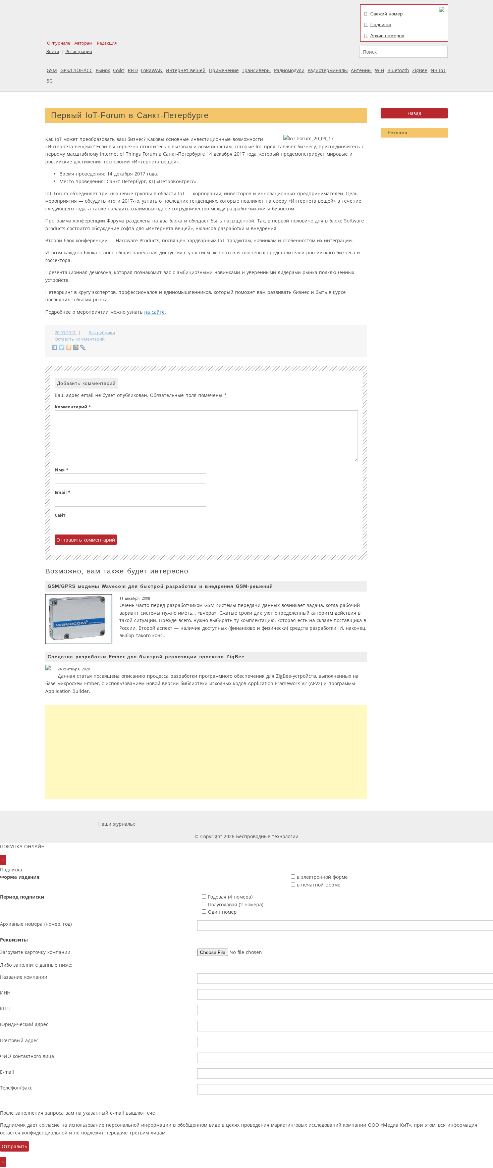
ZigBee (419, 70)
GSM (52, 70)
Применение (224, 70)
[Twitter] (61, 347)
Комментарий (73, 407)
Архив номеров (387, 35)
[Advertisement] (206, 752)
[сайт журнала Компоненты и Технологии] (241, 823)
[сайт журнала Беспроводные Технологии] (281, 823)
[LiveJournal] (83, 347)
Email (62, 492)
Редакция (107, 43)
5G (50, 81)
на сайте (154, 312)
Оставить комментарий (80, 339)
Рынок (103, 70)
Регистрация (78, 51)
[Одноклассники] (68, 347)
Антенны (361, 70)
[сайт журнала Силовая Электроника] (158, 823)
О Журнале (58, 43)
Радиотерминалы (328, 70)
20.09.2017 (66, 333)
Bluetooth (398, 70)
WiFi (379, 70)
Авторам (83, 43)
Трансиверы (256, 70)
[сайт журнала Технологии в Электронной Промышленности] (201, 823)
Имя (61, 470)
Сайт (60, 515)
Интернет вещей (186, 70)
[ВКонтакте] (54, 347)
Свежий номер (386, 13)
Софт (118, 70)
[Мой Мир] (75, 347)
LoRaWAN (152, 70)
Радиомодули (289, 70)
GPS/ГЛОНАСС (76, 70)
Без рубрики (102, 333)
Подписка (380, 24)
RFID (133, 70)
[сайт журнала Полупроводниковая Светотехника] (331, 823)
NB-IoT (438, 70)
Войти (52, 51)
